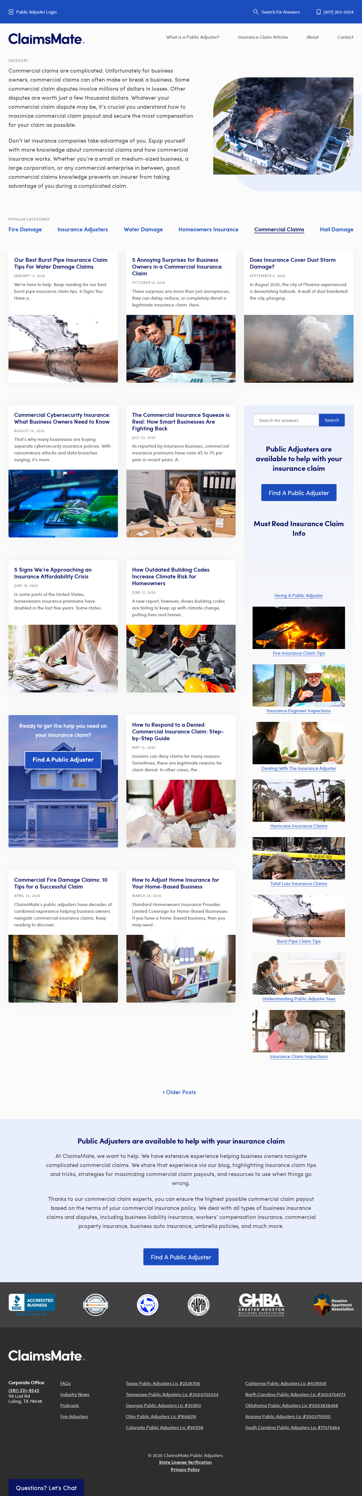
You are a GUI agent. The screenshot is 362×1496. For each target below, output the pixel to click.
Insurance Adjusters (82, 230)
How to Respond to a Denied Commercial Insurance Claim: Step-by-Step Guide (178, 732)
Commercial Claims (279, 230)
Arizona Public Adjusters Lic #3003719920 (288, 1416)
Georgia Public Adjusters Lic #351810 (163, 1405)
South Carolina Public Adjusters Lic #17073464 (292, 1427)
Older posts (181, 1092)
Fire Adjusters (74, 1416)
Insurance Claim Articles (263, 37)
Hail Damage (337, 230)
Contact (345, 37)
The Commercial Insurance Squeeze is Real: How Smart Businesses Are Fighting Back (181, 422)
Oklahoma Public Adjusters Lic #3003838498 (291, 1405)
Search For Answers (280, 12)
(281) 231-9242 (23, 1391)
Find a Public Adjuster (63, 760)
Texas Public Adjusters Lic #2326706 (163, 1383)
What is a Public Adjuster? (192, 37)
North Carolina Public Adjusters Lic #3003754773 (295, 1394)
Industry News (74, 1394)
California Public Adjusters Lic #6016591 (285, 1383)
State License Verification (185, 1462)
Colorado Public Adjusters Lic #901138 (164, 1427)
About (313, 37)
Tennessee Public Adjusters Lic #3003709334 (172, 1394)
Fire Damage (25, 230)
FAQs (65, 1383)
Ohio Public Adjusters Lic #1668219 (161, 1416)
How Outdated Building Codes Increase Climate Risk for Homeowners (171, 577)
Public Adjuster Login (36, 12)
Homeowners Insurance (208, 230)
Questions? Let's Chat (46, 1487)
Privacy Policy (185, 1470)
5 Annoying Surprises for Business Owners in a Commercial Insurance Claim (177, 267)
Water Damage (143, 230)
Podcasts (69, 1405)
